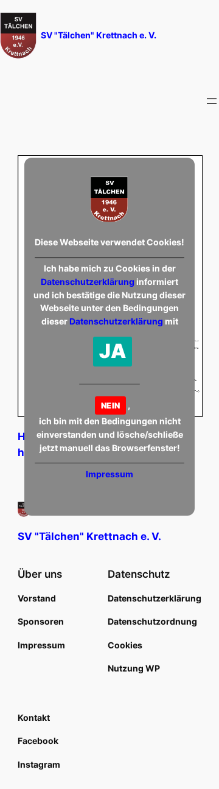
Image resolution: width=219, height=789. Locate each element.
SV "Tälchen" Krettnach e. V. (98, 35)
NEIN (110, 405)
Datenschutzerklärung (87, 281)
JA (113, 351)
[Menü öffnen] (211, 101)
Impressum (109, 474)
